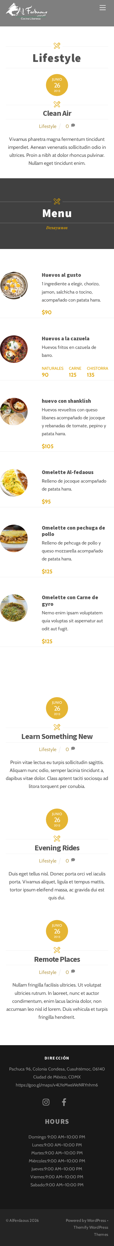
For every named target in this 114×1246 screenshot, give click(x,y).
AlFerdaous (19, 1220)
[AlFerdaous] (26, 16)
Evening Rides (57, 848)
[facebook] (65, 1101)
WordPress (96, 1220)
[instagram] (47, 1101)
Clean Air (57, 113)
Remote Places (57, 959)
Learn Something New (57, 736)
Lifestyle (47, 126)
